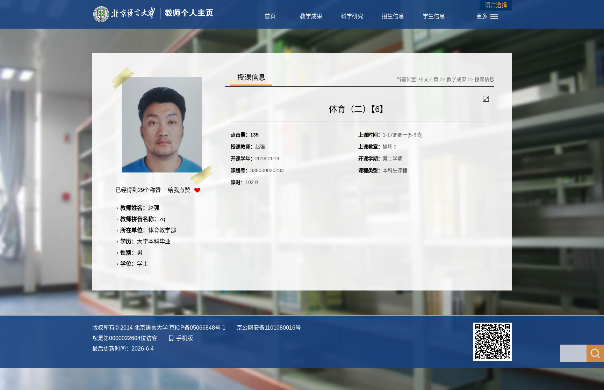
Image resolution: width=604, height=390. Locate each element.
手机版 (184, 338)
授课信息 (484, 79)
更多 (482, 16)
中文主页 (428, 79)
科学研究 (352, 16)
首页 (270, 16)
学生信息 (434, 16)
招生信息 (393, 16)
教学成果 (311, 16)
